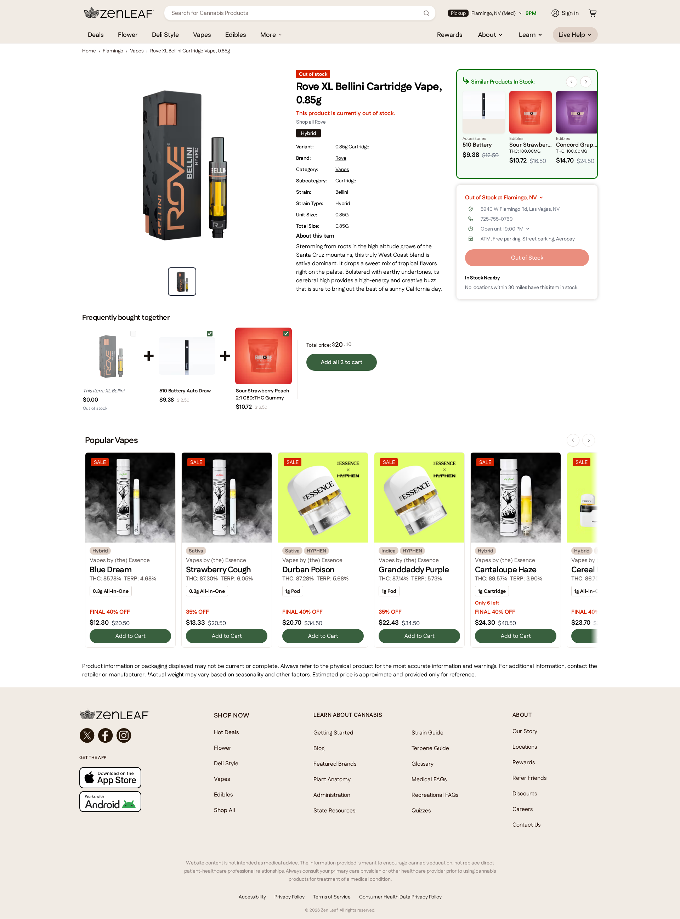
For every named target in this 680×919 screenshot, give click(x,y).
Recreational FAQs (435, 795)
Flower (128, 34)
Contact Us (526, 825)
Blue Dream (110, 569)
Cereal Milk (591, 569)
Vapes (202, 34)
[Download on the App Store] (132, 777)
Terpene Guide (430, 748)
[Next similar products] (585, 81)
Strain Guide (427, 732)
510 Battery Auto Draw (185, 390)
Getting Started (333, 732)
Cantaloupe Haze (505, 569)
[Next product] (588, 440)
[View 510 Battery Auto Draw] (187, 356)
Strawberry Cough (218, 569)
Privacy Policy (289, 896)
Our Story (524, 731)
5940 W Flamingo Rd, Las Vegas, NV (520, 208)
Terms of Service (332, 896)
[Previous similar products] (571, 81)
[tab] (182, 281)
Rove (340, 157)
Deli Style (165, 34)
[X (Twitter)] (87, 735)
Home (89, 50)
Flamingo (113, 50)
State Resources (334, 810)
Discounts (524, 793)
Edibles (235, 34)
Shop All (224, 810)
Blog (318, 748)
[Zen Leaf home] (119, 12)
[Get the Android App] (132, 801)
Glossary (423, 764)
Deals (96, 34)
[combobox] (295, 13)
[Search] (426, 13)
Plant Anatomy (332, 779)
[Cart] (592, 13)
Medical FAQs (429, 779)
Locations (524, 747)
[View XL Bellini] (110, 356)
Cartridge (345, 180)
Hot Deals (226, 732)
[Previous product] (573, 440)
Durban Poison (308, 569)
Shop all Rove (311, 121)
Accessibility (252, 896)
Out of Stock (527, 258)
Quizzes (421, 810)
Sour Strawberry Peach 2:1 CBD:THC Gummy (262, 394)
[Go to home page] (132, 714)
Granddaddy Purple (414, 569)
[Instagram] (124, 735)
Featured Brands (334, 764)
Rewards (450, 34)
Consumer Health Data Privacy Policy (400, 896)
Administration (331, 795)
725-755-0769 (497, 218)
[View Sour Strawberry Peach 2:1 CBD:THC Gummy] (263, 356)
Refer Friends (529, 778)
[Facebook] (105, 735)
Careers (522, 809)
